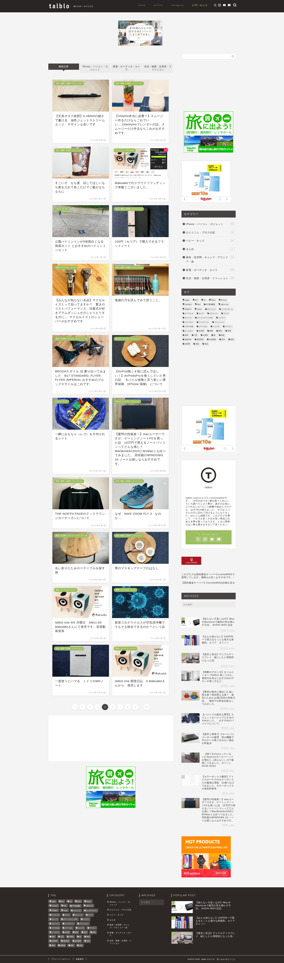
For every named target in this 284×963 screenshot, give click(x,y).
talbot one (224, 304)
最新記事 (64, 66)
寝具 (186, 335)
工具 (195, 335)
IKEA (213, 300)
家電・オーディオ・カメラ (126, 68)
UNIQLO (188, 309)
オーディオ (189, 313)
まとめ (209, 249)
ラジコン (228, 326)
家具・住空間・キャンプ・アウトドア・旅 (209, 259)
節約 (232, 339)
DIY (196, 300)
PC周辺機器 (210, 304)
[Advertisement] (110, 738)
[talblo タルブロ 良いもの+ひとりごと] (71, 8)
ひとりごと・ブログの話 (209, 232)
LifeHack (188, 304)
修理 (211, 331)
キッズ (226, 313)
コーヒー (221, 318)
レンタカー (189, 331)
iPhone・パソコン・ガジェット (95, 68)
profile (158, 5)
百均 (223, 339)
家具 (220, 331)
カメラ (201, 313)
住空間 (201, 331)
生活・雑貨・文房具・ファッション (157, 68)
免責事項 (80, 959)
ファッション (219, 322)
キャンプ (188, 318)
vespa (199, 309)
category (177, 5)
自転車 (187, 344)
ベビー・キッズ (209, 240)
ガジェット (214, 313)
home (141, 5)
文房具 (205, 335)
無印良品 (200, 339)
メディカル (203, 326)
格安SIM (188, 339)
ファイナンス (204, 322)
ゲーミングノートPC (205, 318)
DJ (205, 300)
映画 (222, 335)
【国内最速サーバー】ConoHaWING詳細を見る (208, 583)
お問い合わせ (200, 5)
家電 (229, 331)
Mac (198, 304)
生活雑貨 (212, 339)
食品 (206, 344)
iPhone (223, 300)
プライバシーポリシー (61, 959)
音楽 (197, 344)
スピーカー (189, 322)
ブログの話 (189, 326)
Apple (187, 300)
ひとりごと (211, 309)
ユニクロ (216, 326)
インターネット (227, 309)
